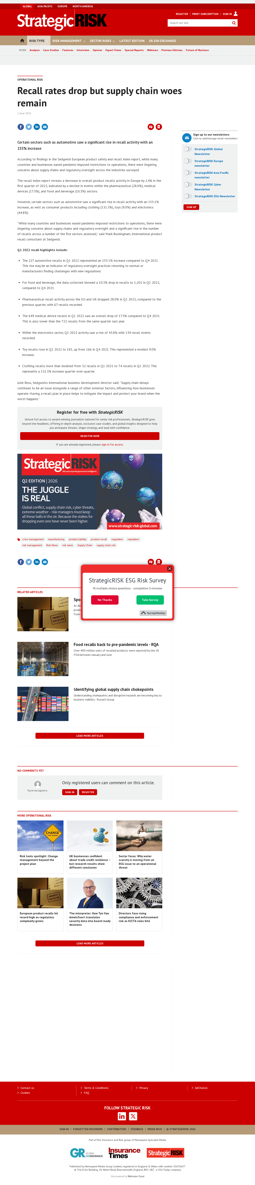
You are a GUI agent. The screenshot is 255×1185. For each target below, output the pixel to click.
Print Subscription (205, 13)
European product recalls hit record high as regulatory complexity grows (39, 917)
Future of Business (197, 50)
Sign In (227, 13)
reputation (133, 539)
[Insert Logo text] (62, 29)
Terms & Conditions (96, 1088)
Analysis (35, 50)
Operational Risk (30, 79)
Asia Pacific (44, 6)
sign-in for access (112, 444)
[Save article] (159, 126)
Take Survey (150, 600)
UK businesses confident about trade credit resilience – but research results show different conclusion (89, 861)
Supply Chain (84, 545)
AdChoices (201, 1088)
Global (27, 6)
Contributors (116, 1129)
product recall (99, 539)
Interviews (83, 50)
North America (83, 6)
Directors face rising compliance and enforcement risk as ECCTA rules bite (138, 917)
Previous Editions (172, 50)
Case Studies (51, 50)
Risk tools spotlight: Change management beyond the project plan (39, 860)
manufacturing (56, 539)
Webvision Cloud (136, 1176)
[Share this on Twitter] (28, 126)
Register (182, 13)
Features (67, 50)
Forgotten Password (88, 1129)
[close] (162, 119)
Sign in (115, 119)
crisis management (33, 539)
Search (234, 23)
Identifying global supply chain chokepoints (113, 689)
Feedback (137, 1129)
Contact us (27, 1088)
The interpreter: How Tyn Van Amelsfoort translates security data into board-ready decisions (89, 918)
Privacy (143, 1088)
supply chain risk (106, 545)
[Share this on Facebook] (20, 126)
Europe (62, 6)
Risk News (52, 545)
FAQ (86, 1092)
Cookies (25, 1092)
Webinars (152, 50)
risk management (32, 545)
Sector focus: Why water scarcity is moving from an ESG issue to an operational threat (137, 861)
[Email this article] (44, 126)
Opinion (97, 50)
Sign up (191, 207)
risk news (67, 545)
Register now (89, 436)
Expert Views (113, 50)
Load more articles (89, 735)
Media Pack (154, 1129)
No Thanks (105, 600)
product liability (77, 539)
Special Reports (134, 50)
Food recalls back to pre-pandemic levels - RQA (116, 644)
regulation (117, 539)
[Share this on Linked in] (36, 126)
